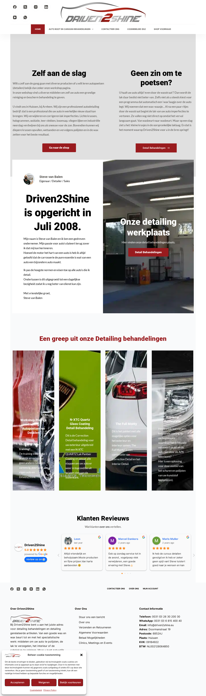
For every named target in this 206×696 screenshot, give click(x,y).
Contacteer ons (116, 588)
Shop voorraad (162, 29)
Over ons (134, 588)
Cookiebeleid (36, 690)
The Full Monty (126, 424)
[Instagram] (35, 6)
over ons (105, 526)
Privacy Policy (49, 690)
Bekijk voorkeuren (70, 682)
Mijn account (150, 588)
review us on (34, 559)
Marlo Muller (170, 538)
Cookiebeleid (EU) (136, 29)
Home (38, 29)
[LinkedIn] (46, 6)
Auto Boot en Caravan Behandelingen (69, 29)
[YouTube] (14, 17)
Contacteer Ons (110, 29)
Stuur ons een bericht (92, 617)
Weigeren (44, 682)
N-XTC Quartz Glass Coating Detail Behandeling (79, 424)
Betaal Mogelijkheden (92, 637)
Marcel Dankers (128, 538)
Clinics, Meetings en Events (95, 642)
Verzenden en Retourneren (95, 627)
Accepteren (17, 682)
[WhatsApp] (25, 17)
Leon (77, 538)
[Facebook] (14, 6)
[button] (81, 655)
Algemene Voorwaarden (93, 632)
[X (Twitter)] (25, 6)
